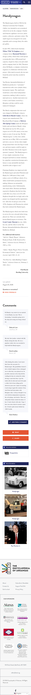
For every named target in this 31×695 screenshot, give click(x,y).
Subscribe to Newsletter (22, 583)
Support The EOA (20, 586)
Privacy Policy (19, 589)
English (18, 693)
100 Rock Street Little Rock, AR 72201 (15, 665)
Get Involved (6, 589)
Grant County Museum (10, 222)
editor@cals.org (15, 673)
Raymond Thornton (19, 54)
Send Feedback (10, 292)
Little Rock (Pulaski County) (12, 116)
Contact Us (6, 586)
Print (17, 432)
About (4, 583)
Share (16, 438)
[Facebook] (15, 690)
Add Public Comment (19, 422)
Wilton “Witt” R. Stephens (11, 51)
